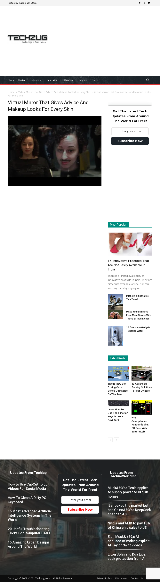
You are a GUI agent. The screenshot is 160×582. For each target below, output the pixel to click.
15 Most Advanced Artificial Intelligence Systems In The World (30, 515)
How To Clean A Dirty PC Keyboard (27, 500)
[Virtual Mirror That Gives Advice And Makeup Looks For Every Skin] (54, 185)
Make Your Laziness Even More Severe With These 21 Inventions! (138, 315)
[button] (147, 80)
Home (11, 92)
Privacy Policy (104, 578)
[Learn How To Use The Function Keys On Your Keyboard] (118, 403)
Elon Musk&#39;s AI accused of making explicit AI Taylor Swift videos (129, 541)
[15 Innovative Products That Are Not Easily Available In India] (130, 244)
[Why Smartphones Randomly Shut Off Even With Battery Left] (142, 407)
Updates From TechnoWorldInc (123, 474)
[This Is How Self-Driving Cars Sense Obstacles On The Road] (118, 373)
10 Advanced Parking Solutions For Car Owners (142, 387)
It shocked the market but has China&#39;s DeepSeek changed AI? (129, 509)
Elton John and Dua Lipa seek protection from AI (127, 556)
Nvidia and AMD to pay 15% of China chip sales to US (129, 525)
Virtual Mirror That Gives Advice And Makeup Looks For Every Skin (54, 92)
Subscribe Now (130, 141)
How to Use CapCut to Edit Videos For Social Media (29, 486)
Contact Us (137, 578)
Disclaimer (121, 578)
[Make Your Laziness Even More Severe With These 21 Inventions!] (115, 314)
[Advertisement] (106, 36)
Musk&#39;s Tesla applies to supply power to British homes (128, 492)
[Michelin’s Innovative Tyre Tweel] (115, 302)
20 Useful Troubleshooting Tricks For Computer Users (29, 531)
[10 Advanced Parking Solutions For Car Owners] (142, 373)
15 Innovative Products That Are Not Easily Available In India (128, 265)
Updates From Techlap (28, 473)
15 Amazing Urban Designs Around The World (29, 544)
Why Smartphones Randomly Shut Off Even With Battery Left (140, 424)
